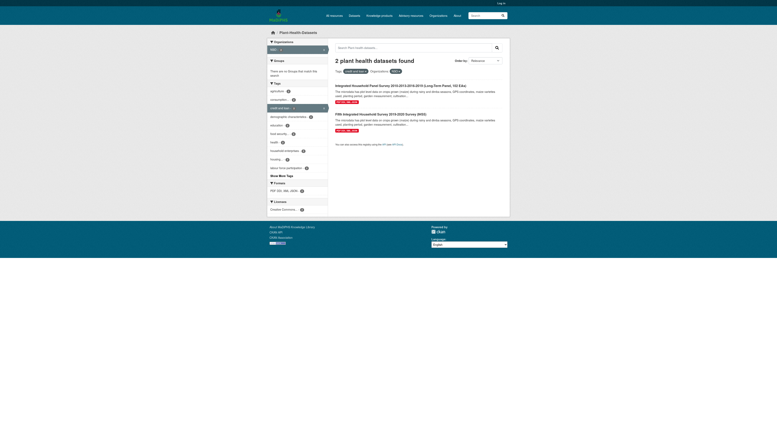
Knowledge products (379, 16)
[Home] (273, 32)
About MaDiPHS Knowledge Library (292, 227)
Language (438, 239)
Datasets (354, 16)
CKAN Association (281, 237)
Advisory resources (411, 16)
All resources (334, 16)
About (457, 16)
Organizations (438, 16)
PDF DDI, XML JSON (346, 102)
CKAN (438, 232)
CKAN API (276, 232)
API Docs (397, 144)
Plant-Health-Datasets (298, 32)
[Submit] (503, 15)
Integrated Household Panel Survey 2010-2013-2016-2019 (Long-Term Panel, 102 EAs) (400, 85)
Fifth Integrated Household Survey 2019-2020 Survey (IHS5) (380, 114)
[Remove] (365, 71)
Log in (501, 3)
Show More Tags (281, 176)
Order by (461, 61)
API (384, 144)
